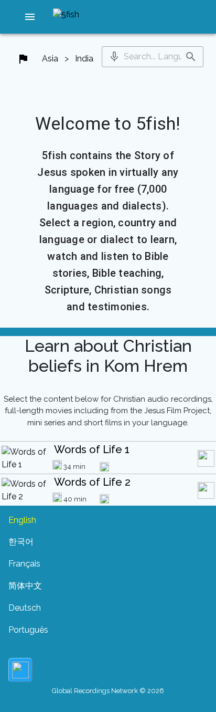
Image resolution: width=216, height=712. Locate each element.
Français (24, 564)
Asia (50, 59)
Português (28, 630)
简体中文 (25, 586)
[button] (29, 16)
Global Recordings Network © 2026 (108, 691)
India (84, 59)
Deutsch (24, 608)
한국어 (21, 542)
